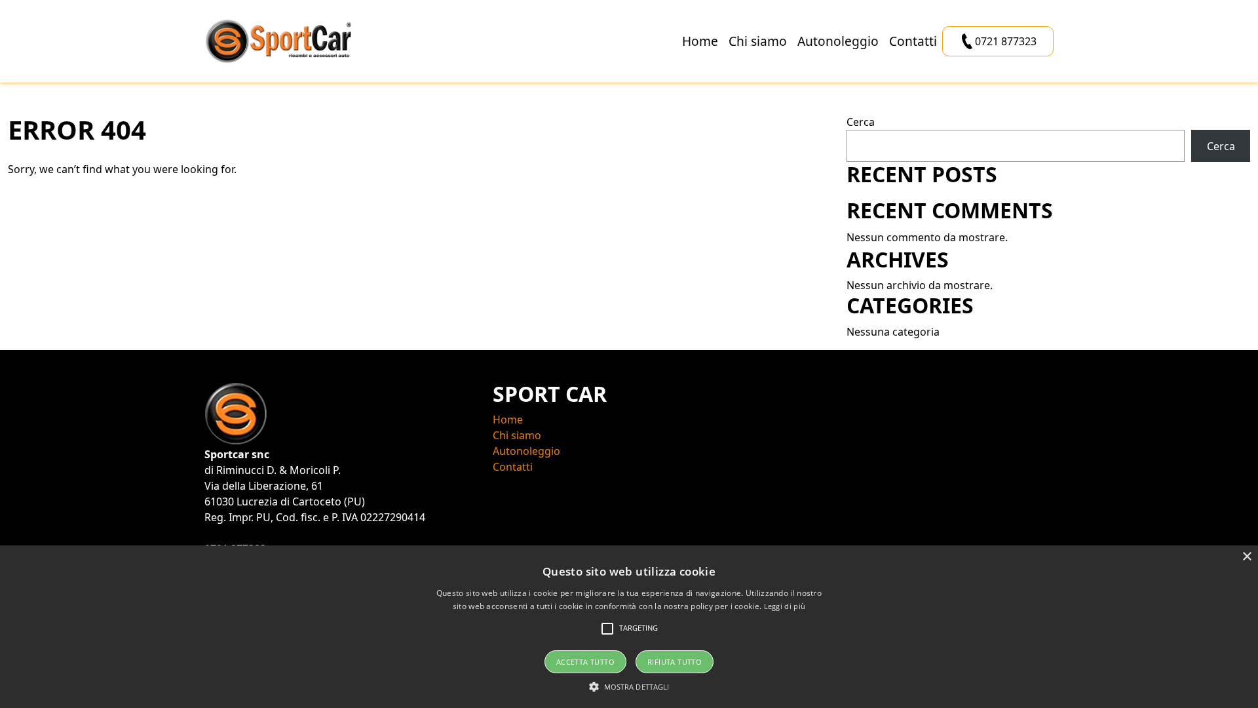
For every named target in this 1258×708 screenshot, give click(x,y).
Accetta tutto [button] (585, 662)
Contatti (913, 41)
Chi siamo (758, 41)
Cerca (861, 122)
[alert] (629, 626)
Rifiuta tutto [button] (674, 662)
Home (700, 41)
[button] (629, 686)
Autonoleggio (838, 41)
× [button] (1246, 557)
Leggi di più (785, 606)
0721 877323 (1006, 41)
